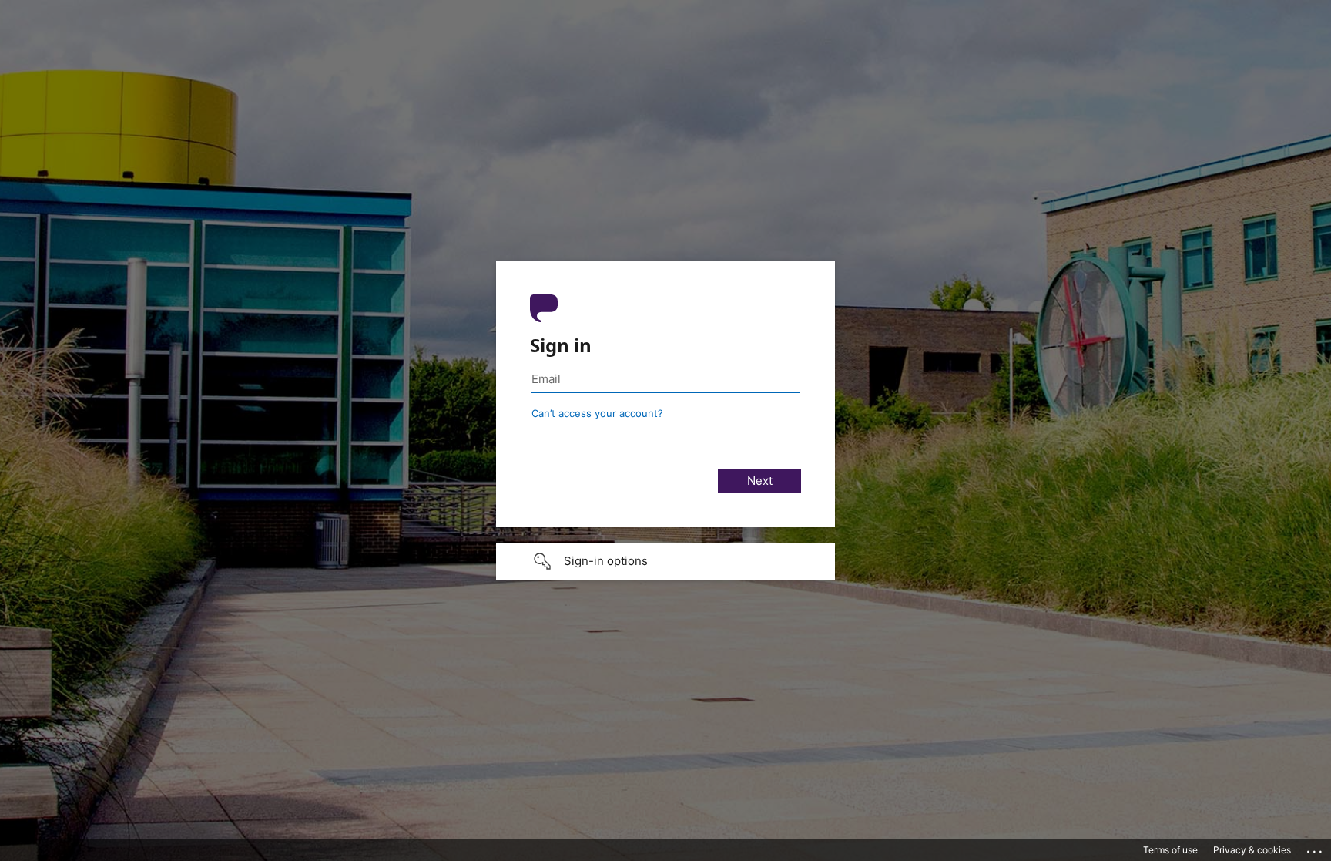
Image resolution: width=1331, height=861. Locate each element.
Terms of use (1170, 850)
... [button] (1315, 848)
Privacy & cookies (1252, 850)
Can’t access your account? (597, 413)
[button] (665, 561)
